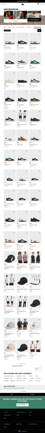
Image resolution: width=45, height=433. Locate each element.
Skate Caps (38, 380)
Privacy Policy (18, 424)
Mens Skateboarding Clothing (39, 376)
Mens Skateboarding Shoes (13, 378)
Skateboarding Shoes (7, 378)
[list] (22, 27)
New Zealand (24, 431)
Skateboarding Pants (13, 380)
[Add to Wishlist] (14, 34)
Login (12, 394)
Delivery (17, 415)
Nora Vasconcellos (25, 380)
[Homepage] (22, 4)
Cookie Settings (7, 424)
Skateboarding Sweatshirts (20, 380)
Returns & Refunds (7, 415)
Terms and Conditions (33, 424)
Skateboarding (7, 376)
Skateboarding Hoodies (39, 378)
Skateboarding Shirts (20, 376)
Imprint (5, 427)
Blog (5, 418)
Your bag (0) (32, 394)
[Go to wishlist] (4, 4)
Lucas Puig (31, 378)
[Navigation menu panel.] (1, 4)
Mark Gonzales (25, 376)
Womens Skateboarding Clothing (32, 380)
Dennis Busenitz (31, 376)
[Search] (40, 4)
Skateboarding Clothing (7, 380)
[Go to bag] (43, 4)
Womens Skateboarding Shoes (13, 376)
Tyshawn (25, 378)
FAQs (30, 415)
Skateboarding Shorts (20, 378)
